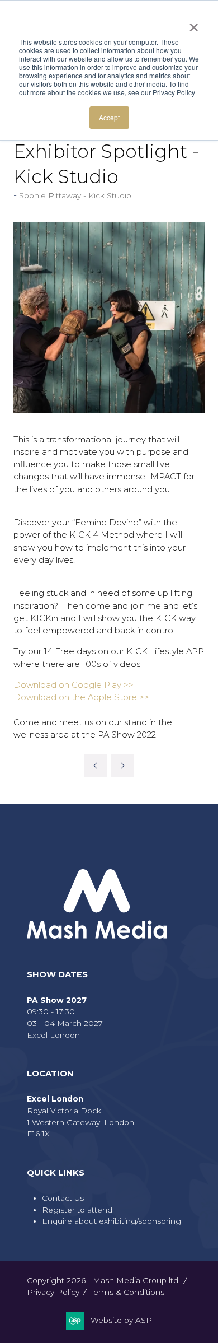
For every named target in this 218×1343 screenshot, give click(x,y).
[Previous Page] (95, 765)
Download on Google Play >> (73, 685)
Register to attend (77, 1209)
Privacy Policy (53, 1292)
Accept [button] (109, 117)
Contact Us (63, 1197)
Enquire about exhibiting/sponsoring (111, 1220)
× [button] (193, 24)
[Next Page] (122, 765)
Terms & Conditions (127, 1292)
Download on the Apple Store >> (81, 697)
